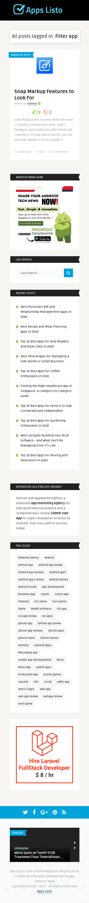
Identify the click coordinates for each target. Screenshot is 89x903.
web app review (28, 696)
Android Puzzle (27, 587)
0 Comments (60, 152)
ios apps (47, 616)
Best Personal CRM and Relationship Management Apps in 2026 (46, 312)
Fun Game (40, 601)
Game (22, 609)
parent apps (44, 667)
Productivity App (28, 674)
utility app (63, 682)
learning (23, 645)
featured (23, 601)
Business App (26, 594)
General (17, 833)
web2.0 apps (26, 689)
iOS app (62, 609)
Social (48, 682)
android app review (51, 565)
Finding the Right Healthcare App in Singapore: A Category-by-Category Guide (46, 391)
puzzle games (52, 674)
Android (49, 557)
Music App (24, 667)
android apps (57, 572)
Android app (25, 565)
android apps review (31, 579)
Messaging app (28, 652)
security (23, 682)
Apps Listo (44, 891)
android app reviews (31, 572)
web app (45, 689)
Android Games (58, 579)
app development (53, 587)
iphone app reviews (30, 630)
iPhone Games (49, 638)
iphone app (25, 623)
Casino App (62, 594)
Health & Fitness (41, 609)
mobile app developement (34, 660)
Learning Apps (43, 645)
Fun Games (59, 601)
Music (60, 660)
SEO (36, 682)
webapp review (52, 696)
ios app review (27, 616)
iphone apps (56, 630)
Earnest (32, 103)
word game (25, 703)
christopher (21, 848)
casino (45, 594)
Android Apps (21, 55)
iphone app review (49, 623)
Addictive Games (28, 557)
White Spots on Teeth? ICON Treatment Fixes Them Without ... (38, 855)
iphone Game (26, 638)
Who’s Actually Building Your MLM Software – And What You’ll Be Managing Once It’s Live (45, 440)
